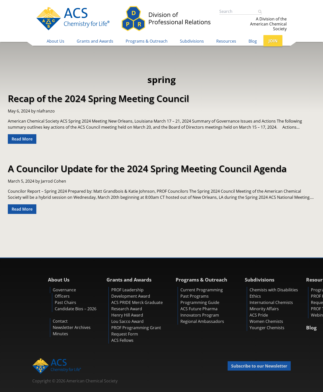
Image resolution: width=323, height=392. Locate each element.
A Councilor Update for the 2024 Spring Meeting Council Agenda (147, 168)
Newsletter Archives (72, 327)
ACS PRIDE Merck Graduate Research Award (137, 306)
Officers (62, 296)
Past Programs (194, 296)
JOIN (273, 41)
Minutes (60, 334)
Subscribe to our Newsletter (259, 366)
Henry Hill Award (127, 315)
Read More (22, 139)
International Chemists (271, 302)
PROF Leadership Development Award (130, 293)
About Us (55, 41)
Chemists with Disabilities (274, 290)
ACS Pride (259, 315)
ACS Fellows (122, 340)
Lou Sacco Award (127, 321)
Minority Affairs (264, 309)
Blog (253, 41)
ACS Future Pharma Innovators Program (199, 312)
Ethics (255, 296)
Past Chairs (65, 302)
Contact (60, 321)
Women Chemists (266, 321)
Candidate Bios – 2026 (75, 309)
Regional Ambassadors (202, 321)
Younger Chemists (267, 327)
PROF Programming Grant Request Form (136, 331)
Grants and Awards (95, 41)
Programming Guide (199, 302)
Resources (226, 41)
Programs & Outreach (147, 41)
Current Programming (201, 290)
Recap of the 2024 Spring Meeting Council (98, 98)
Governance (64, 290)
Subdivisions (192, 41)
